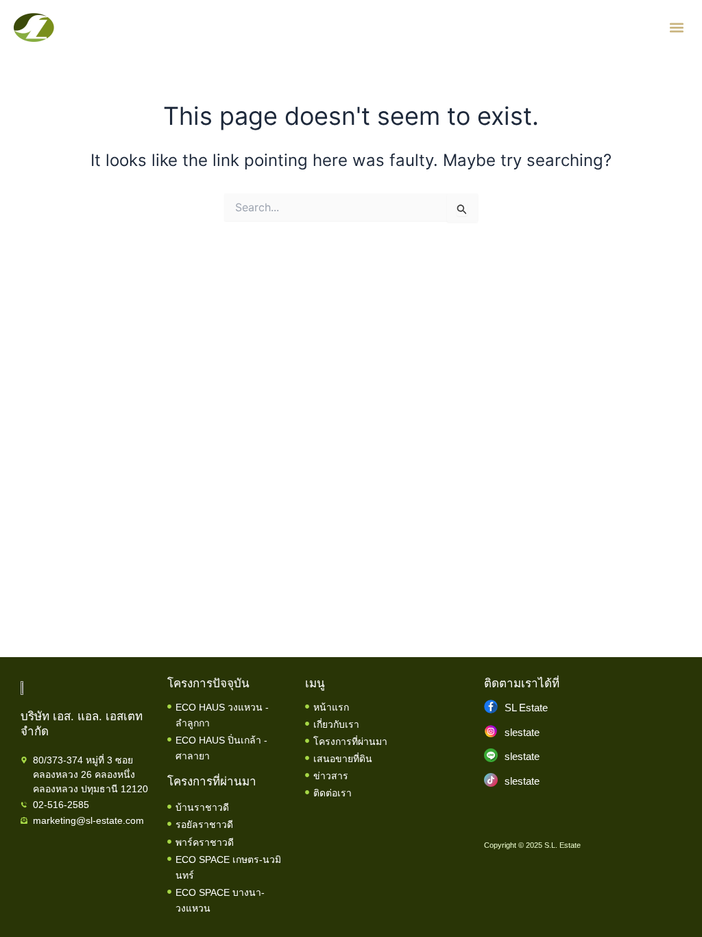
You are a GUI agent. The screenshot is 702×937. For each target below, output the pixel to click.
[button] (677, 27)
